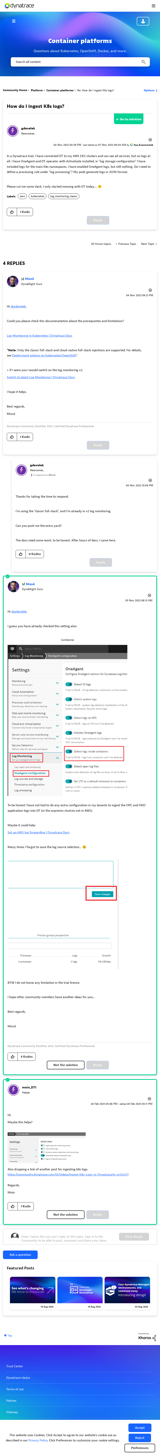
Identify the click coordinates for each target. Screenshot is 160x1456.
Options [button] (149, 90)
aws (22, 196)
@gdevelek (18, 306)
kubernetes (37, 196)
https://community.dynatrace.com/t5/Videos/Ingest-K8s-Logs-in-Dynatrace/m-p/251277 (68, 1175)
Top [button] (10, 1335)
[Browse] (15, 21)
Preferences (139, 1448)
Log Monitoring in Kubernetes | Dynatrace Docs (39, 336)
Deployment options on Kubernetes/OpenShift (44, 355)
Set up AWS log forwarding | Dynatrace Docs (38, 832)
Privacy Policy (37, 1440)
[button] (139, 1428)
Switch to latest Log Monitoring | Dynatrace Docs (41, 377)
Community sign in (143, 21)
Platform (37, 90)
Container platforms (60, 90)
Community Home (15, 90)
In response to (44, 475)
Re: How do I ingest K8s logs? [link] (95, 90)
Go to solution (130, 119)
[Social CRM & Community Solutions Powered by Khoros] (147, 1336)
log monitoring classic (63, 196)
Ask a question (20, 1255)
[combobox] (80, 62)
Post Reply (134, 1237)
